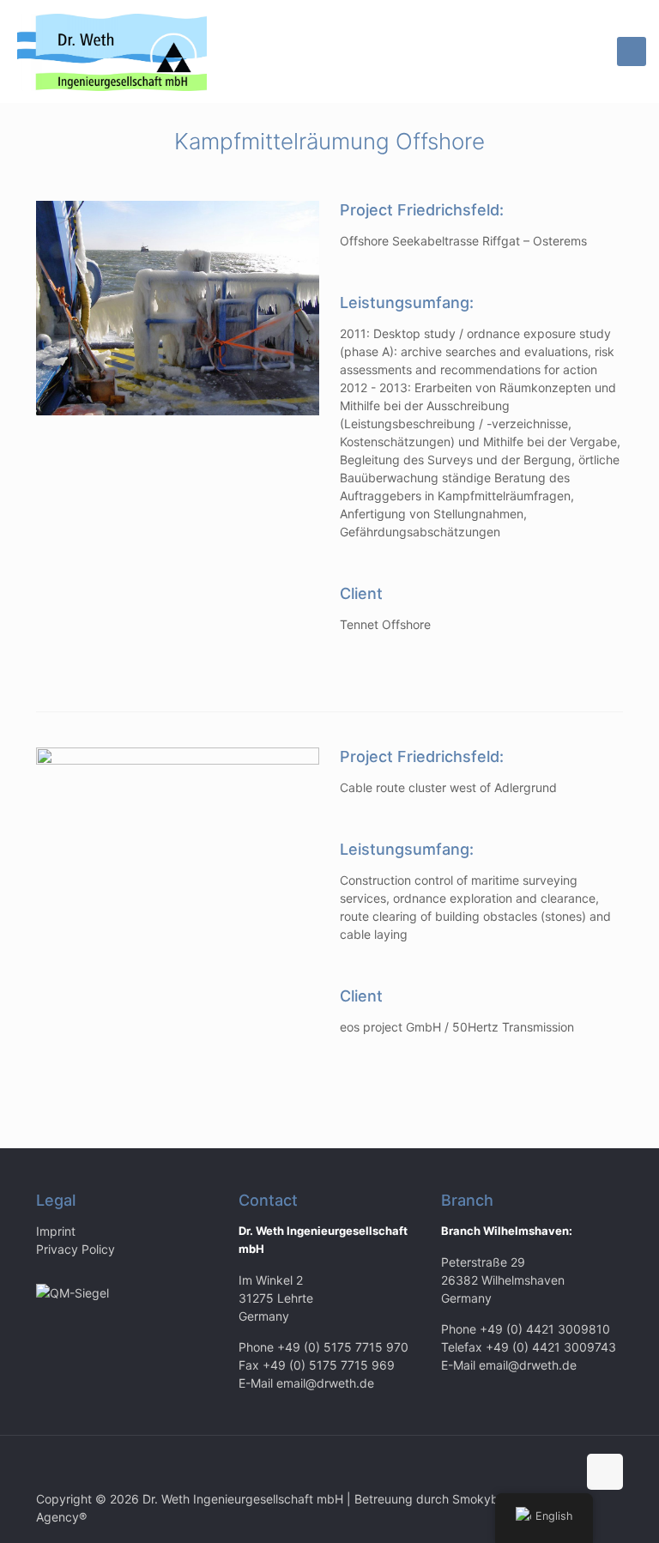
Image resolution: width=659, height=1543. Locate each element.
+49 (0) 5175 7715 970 (342, 1347)
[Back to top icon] (605, 1472)
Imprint (56, 1231)
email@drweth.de (325, 1383)
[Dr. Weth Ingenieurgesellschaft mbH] (112, 51)
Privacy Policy (75, 1249)
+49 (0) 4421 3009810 (545, 1329)
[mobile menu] (631, 51)
